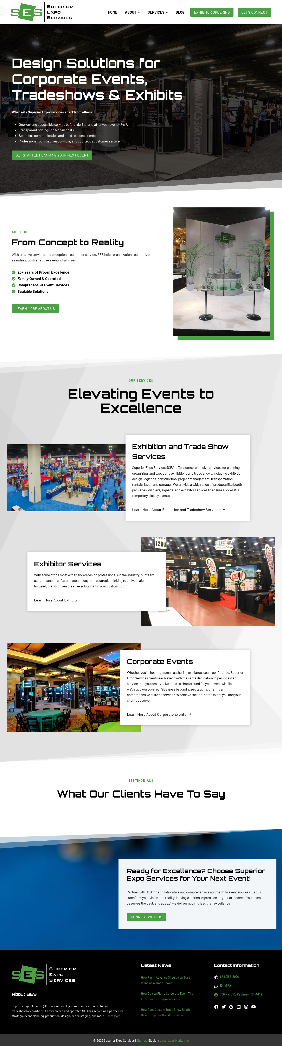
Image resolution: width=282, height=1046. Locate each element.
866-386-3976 (229, 976)
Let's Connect (254, 12)
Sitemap (141, 1040)
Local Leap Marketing (174, 1040)
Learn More (113, 1016)
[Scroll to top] (271, 1029)
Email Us (226, 985)
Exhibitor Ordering (212, 12)
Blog (180, 12)
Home (112, 12)
